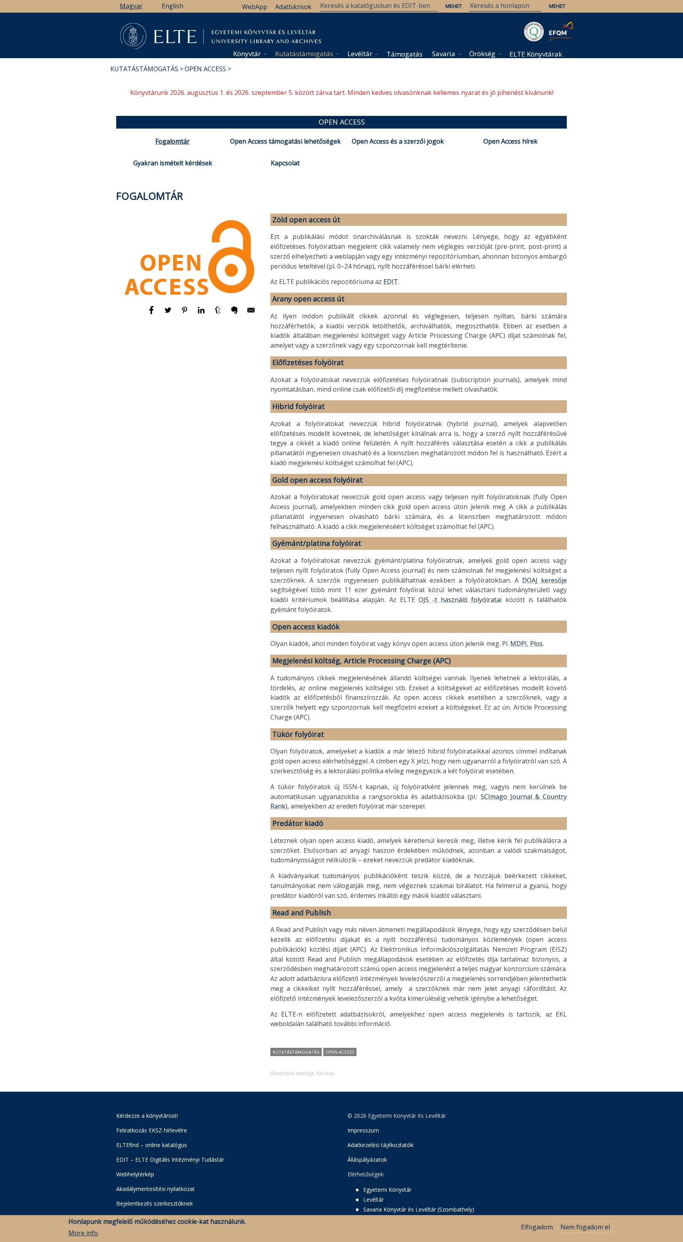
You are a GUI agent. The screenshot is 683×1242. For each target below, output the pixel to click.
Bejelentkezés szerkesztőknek (154, 1203)
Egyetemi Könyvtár (387, 1189)
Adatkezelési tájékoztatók (380, 1145)
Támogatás (405, 54)
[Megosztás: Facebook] (152, 313)
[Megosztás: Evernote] (235, 313)
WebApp (254, 6)
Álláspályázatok (367, 1159)
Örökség (482, 53)
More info (83, 1233)
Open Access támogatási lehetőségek (285, 141)
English (172, 6)
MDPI (518, 643)
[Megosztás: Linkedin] (202, 313)
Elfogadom (537, 1227)
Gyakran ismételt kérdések (172, 163)
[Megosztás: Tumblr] (218, 313)
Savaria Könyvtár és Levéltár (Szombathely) (418, 1209)
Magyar (131, 6)
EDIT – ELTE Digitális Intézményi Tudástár (170, 1159)
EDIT (390, 281)
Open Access (205, 68)
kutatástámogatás (296, 1052)
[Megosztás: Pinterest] (185, 313)
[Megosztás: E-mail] (251, 313)
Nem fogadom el (585, 1227)
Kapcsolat (285, 163)
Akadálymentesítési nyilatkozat (155, 1189)
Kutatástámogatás (304, 53)
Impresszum (363, 1130)
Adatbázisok (293, 6)
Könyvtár (247, 53)
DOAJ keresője (544, 580)
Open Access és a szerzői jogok (398, 141)
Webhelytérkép (135, 1174)
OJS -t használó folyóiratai (460, 599)
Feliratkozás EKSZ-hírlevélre (151, 1130)
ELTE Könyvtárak (535, 54)
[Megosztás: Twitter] (168, 313)
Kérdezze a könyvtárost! (147, 1115)
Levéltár (359, 53)
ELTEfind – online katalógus (151, 1145)
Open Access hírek (510, 141)
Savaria (443, 53)
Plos (536, 643)
